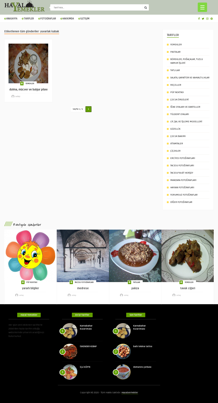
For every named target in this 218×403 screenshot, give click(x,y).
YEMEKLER (29, 83)
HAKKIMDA (68, 18)
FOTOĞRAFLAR (48, 18)
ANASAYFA (11, 18)
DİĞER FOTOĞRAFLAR (181, 202)
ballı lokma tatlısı (142, 346)
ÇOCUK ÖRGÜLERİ (179, 99)
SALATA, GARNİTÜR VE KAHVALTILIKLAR (189, 77)
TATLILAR (175, 70)
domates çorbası (142, 367)
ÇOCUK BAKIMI (178, 136)
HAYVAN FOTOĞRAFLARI (182, 187)
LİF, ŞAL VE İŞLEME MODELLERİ (186, 121)
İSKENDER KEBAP (88, 346)
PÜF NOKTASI (177, 92)
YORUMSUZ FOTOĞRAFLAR (184, 194)
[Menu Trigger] (202, 7)
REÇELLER (175, 84)
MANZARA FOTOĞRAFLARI (183, 180)
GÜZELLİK (175, 128)
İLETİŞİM (84, 18)
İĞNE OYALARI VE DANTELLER (185, 106)
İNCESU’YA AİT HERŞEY (181, 172)
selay (17, 96)
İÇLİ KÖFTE (85, 367)
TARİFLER (29, 18)
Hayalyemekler (129, 392)
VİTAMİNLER (176, 143)
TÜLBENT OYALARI (179, 114)
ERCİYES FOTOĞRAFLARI (182, 158)
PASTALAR (175, 51)
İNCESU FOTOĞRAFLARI (182, 165)
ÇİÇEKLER (175, 150)
